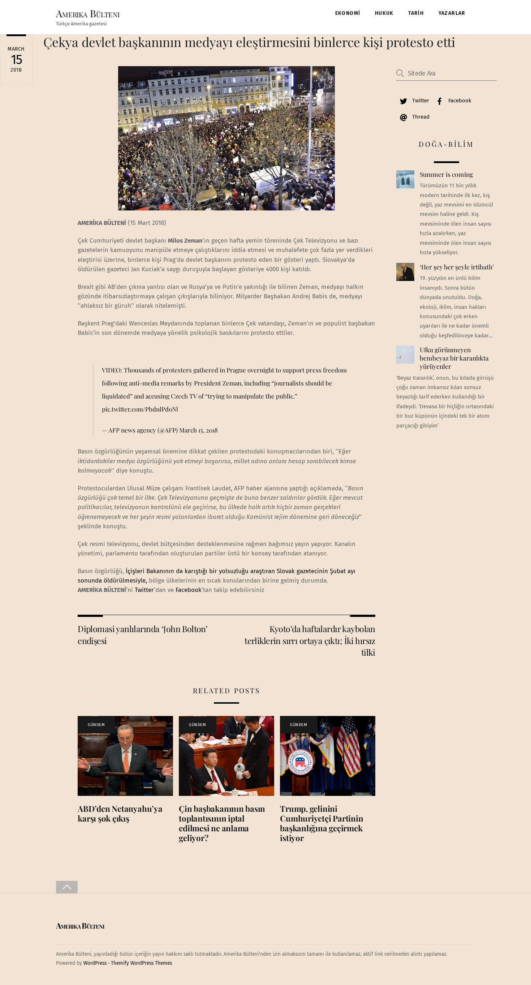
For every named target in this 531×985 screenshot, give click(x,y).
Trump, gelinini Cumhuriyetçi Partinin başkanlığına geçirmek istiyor (321, 823)
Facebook (189, 590)
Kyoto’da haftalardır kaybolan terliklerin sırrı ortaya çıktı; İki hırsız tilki (310, 640)
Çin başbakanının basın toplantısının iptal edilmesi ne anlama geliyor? (222, 823)
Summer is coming (446, 174)
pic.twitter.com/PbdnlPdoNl (140, 409)
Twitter (144, 590)
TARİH (416, 13)
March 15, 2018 (198, 430)
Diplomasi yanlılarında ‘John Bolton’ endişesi (142, 634)
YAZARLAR (452, 13)
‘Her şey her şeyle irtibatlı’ (457, 267)
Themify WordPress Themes (141, 963)
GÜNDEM (96, 724)
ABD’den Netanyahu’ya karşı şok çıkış (120, 813)
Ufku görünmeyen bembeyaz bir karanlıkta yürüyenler (454, 358)
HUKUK (384, 13)
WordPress (95, 963)
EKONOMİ (348, 13)
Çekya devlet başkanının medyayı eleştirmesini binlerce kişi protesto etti (249, 41)
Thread (420, 117)
